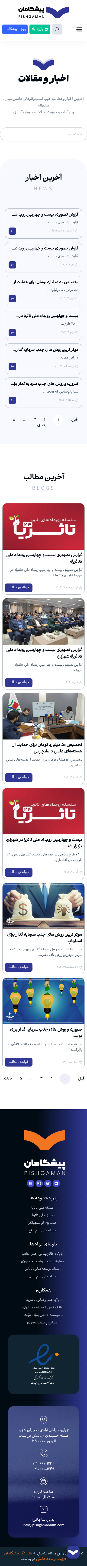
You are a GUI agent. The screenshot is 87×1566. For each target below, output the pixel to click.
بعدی (41, 425)
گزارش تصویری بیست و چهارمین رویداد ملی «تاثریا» (46, 218)
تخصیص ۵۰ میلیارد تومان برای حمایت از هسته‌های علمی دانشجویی (45, 285)
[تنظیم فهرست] (79, 29)
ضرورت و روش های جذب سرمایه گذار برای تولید (44, 387)
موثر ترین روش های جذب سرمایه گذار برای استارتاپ (47, 353)
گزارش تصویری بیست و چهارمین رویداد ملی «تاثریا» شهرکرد (46, 251)
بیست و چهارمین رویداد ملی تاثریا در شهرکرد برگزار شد (48, 319)
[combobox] (43, 134)
